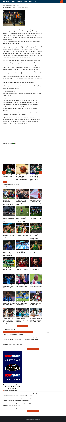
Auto (35, 1)
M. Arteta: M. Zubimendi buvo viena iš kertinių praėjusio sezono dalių (17, 398)
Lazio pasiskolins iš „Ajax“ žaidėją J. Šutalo (11, 405)
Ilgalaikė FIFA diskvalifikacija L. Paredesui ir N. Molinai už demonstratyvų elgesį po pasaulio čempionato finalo (25, 393)
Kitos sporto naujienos (14, 5)
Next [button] (40, 172)
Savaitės (18, 332)
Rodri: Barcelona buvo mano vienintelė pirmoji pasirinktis (14, 346)
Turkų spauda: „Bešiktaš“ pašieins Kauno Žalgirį (12, 344)
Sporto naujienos (6, 5)
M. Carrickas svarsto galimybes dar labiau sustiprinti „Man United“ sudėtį (17, 395)
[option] (9, 172)
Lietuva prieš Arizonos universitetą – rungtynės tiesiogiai (14, 408)
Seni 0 (13, 181)
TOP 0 (4, 181)
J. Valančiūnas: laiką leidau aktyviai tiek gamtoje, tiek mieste (15, 341)
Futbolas (19, 1)
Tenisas (31, 1)
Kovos (25, 1)
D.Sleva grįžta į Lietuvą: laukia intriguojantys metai (13, 334)
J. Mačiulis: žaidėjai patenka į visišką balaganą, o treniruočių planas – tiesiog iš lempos (20, 339)
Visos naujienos (22, 325)
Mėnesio (48, 332)
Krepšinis (13, 1)
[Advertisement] (22, 134)
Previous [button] (4, 172)
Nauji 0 (8, 181)
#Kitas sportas (24, 162)
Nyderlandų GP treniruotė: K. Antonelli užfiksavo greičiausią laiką (16, 400)
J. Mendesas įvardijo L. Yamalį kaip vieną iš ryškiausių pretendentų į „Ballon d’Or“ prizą (20, 403)
